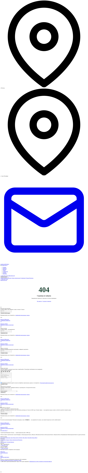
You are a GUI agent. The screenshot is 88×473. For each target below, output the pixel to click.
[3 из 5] (5, 371)
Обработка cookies (17, 460)
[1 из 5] (1, 371)
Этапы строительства (16, 278)
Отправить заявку (4, 353)
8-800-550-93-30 (11, 275)
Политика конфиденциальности (7, 460)
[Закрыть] (0, 307)
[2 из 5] (3, 371)
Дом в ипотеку (3, 442)
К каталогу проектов (47, 301)
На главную (39, 301)
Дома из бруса (16, 437)
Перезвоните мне (4, 333)
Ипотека (4, 269)
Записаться (3, 392)
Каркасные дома (9, 437)
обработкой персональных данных (23, 315)
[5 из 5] (9, 371)
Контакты (5, 273)
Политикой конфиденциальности (47, 382)
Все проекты (3, 437)
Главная (4, 267)
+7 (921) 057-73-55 (4, 275)
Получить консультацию (5, 313)
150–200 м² (29, 437)
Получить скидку (4, 413)
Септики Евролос (10, 442)
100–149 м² (25, 437)
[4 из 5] (7, 371)
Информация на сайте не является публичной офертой (40, 461)
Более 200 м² (34, 437)
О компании (5, 271)
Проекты (5, 268)
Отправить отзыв (4, 384)
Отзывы (4, 272)
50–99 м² (20, 437)
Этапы (4, 270)
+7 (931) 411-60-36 (4, 448)
